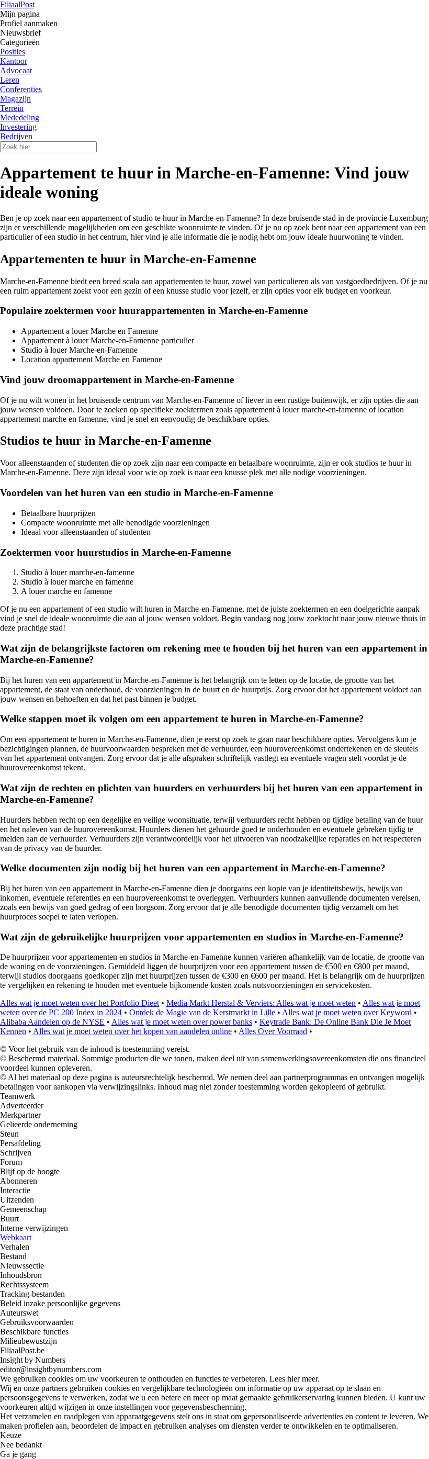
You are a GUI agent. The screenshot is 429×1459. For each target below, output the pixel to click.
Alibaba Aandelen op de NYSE (52, 1021)
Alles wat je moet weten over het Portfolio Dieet (79, 1002)
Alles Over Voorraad (273, 1031)
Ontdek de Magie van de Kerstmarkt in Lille (202, 1012)
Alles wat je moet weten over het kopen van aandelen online (132, 1031)
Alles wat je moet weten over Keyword (347, 1012)
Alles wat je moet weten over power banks (181, 1021)
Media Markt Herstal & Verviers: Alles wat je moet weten (261, 1002)
